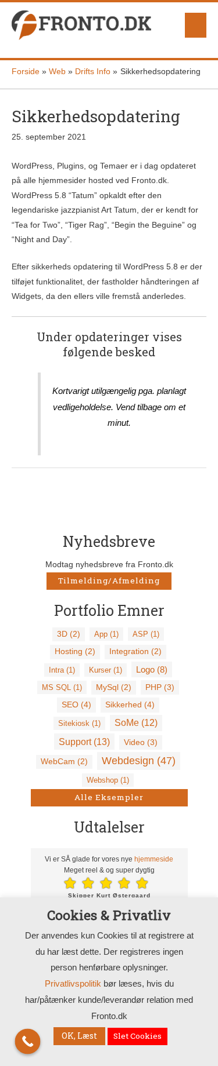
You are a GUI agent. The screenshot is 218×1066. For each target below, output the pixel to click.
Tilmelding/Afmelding (109, 580)
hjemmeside (153, 859)
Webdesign (139, 760)
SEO (76, 704)
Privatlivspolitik (73, 983)
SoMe (136, 723)
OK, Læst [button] (79, 1035)
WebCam (64, 761)
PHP (159, 687)
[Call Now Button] (28, 1041)
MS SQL (62, 687)
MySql (113, 687)
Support (84, 741)
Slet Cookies (137, 1036)
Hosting (75, 651)
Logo (151, 669)
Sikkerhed (130, 704)
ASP (146, 634)
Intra (62, 670)
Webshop (108, 780)
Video (141, 742)
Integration (135, 651)
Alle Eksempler (109, 797)
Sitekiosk (79, 723)
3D (68, 634)
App (106, 634)
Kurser (105, 670)
